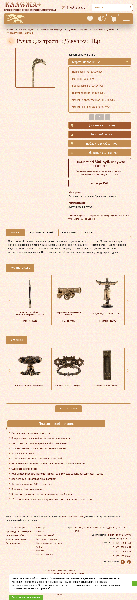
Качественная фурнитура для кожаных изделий (36, 458)
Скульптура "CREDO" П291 (107, 313)
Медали (40, 531)
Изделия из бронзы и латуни (26, 489)
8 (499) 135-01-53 (122, 543)
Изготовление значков (17, 539)
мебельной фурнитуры (73, 516)
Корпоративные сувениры (49, 543)
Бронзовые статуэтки (46, 539)
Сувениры (41, 527)
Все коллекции (68, 408)
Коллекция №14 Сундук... (68, 385)
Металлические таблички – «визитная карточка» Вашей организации (48, 463)
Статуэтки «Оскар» (15, 527)
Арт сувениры (13, 543)
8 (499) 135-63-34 (122, 551)
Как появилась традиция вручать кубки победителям (39, 443)
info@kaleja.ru (124, 538)
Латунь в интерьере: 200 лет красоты (31, 484)
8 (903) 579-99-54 (122, 547)
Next (127, 301)
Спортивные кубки (15, 535)
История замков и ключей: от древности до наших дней (40, 438)
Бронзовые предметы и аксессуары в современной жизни (41, 494)
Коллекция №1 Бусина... (107, 385)
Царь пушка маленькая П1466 (68, 313)
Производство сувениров (18, 531)
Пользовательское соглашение (60, 570)
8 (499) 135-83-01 (122, 556)
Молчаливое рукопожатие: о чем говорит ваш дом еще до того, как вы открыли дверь (57, 473)
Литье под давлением (22, 453)
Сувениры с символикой (24, 468)
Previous (9, 301)
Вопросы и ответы (45, 554)
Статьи (39, 546)
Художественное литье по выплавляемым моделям (38, 448)
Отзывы (40, 550)
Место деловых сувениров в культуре (31, 432)
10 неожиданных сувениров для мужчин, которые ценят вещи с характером (51, 499)
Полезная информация (56, 423)
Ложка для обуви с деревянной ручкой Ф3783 (30, 313)
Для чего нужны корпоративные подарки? (33, 478)
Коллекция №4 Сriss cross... (30, 385)
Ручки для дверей (45, 535)
